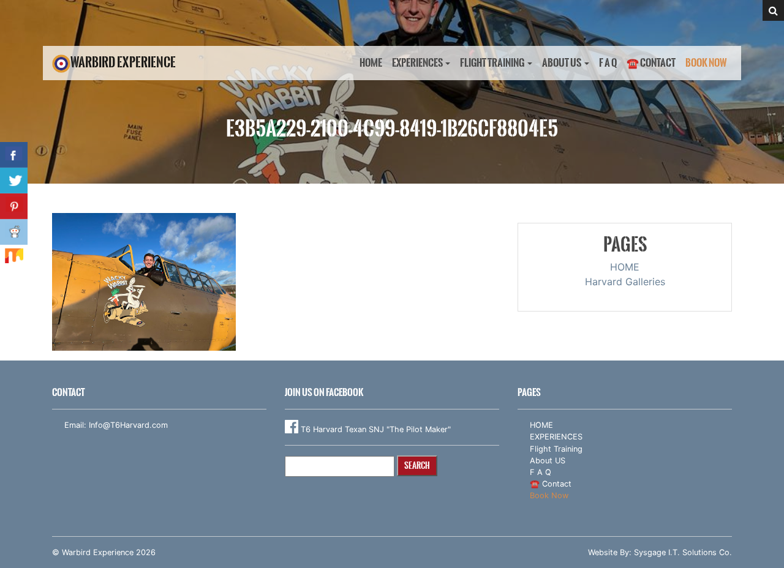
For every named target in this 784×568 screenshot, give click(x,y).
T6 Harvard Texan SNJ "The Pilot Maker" (374, 429)
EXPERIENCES (417, 63)
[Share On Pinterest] (14, 206)
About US (561, 63)
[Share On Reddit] (14, 232)
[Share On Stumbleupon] (14, 258)
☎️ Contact (651, 63)
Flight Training (492, 63)
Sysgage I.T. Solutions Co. (683, 552)
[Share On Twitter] (14, 180)
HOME (371, 63)
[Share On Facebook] (14, 155)
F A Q (608, 63)
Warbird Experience (123, 62)
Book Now (706, 63)
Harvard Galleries (625, 281)
